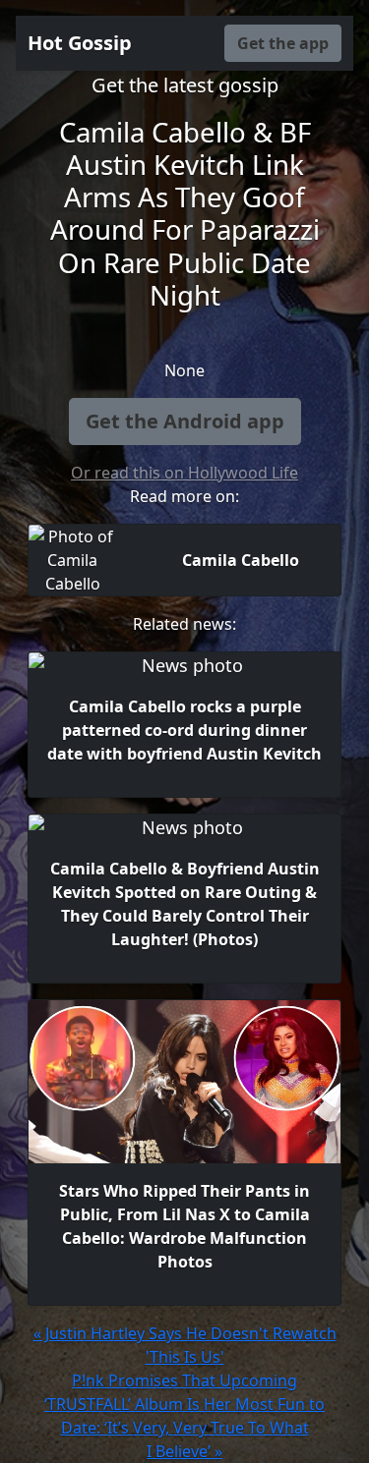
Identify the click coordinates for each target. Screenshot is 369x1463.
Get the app (283, 43)
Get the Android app (185, 421)
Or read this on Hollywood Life (184, 472)
